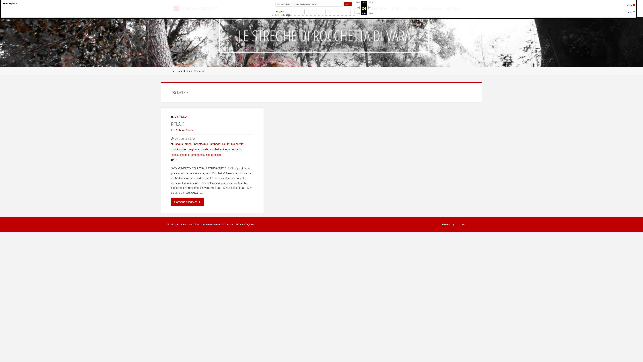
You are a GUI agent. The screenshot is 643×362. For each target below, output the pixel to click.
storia (175, 154)
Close (629, 5)
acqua (179, 144)
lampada (215, 144)
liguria (225, 144)
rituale (204, 149)
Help (630, 13)
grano (188, 144)
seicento (237, 149)
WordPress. (471, 224)
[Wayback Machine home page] (10, 3)
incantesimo (201, 144)
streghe (184, 154)
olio (183, 149)
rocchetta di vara (220, 149)
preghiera (193, 149)
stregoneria (197, 154)
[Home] (172, 71)
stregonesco (213, 154)
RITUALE (177, 123)
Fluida (458, 224)
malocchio (237, 144)
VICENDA (181, 117)
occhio (176, 149)
